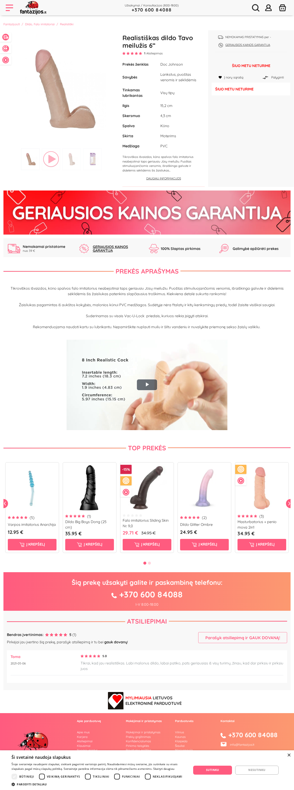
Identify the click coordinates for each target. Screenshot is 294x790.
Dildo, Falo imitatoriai (40, 24)
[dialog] (147, 770)
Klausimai (83, 746)
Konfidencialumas (138, 741)
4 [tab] (92, 159)
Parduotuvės (184, 721)
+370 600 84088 (152, 10)
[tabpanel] (61, 88)
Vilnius (179, 732)
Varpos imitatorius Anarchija (32, 524)
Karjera (82, 737)
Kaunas (180, 737)
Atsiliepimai (147, 621)
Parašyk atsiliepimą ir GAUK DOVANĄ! (242, 637)
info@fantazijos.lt (242, 744)
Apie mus (83, 732)
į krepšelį (35, 544)
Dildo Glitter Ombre (196, 524)
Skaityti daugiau (164, 769)
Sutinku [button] (212, 770)
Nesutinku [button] (257, 770)
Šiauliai (180, 746)
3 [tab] (71, 159)
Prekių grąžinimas (138, 737)
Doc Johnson (171, 64)
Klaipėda (181, 741)
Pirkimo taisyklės (137, 746)
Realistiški (67, 24)
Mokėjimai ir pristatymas (143, 732)
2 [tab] (51, 159)
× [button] (289, 755)
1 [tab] (30, 159)
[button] (98, 784)
